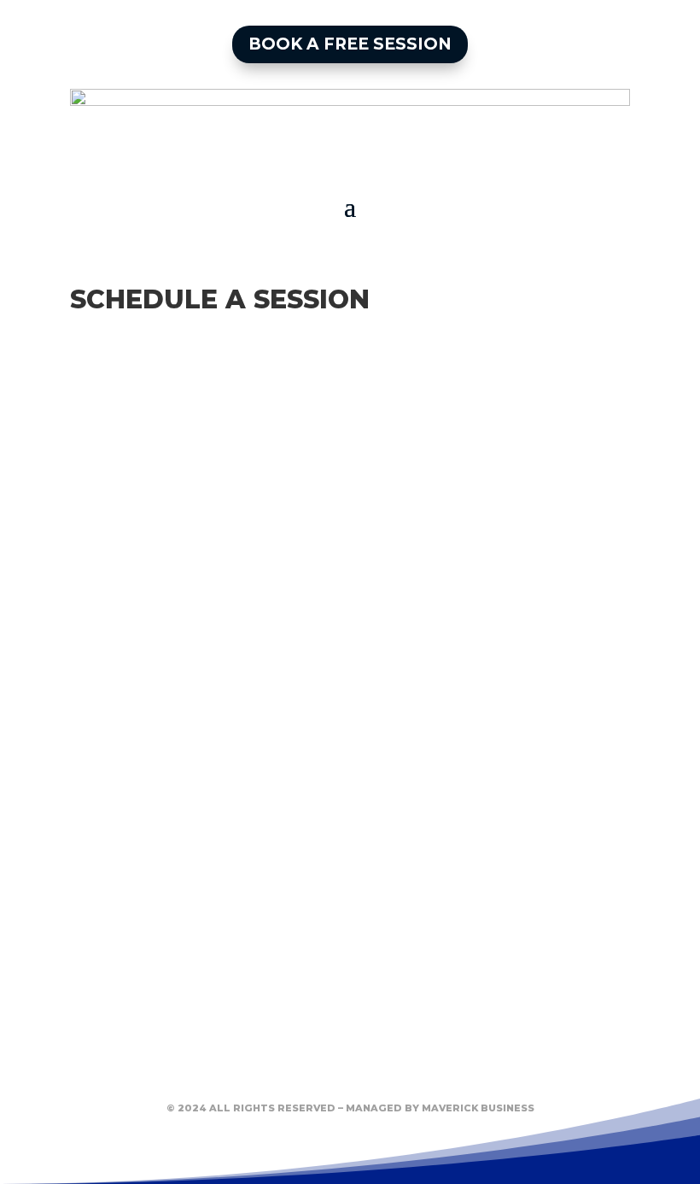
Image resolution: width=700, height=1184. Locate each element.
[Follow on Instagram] (450, 1069)
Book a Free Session (350, 44)
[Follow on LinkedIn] (317, 1069)
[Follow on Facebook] (250, 1069)
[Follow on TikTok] (383, 1069)
